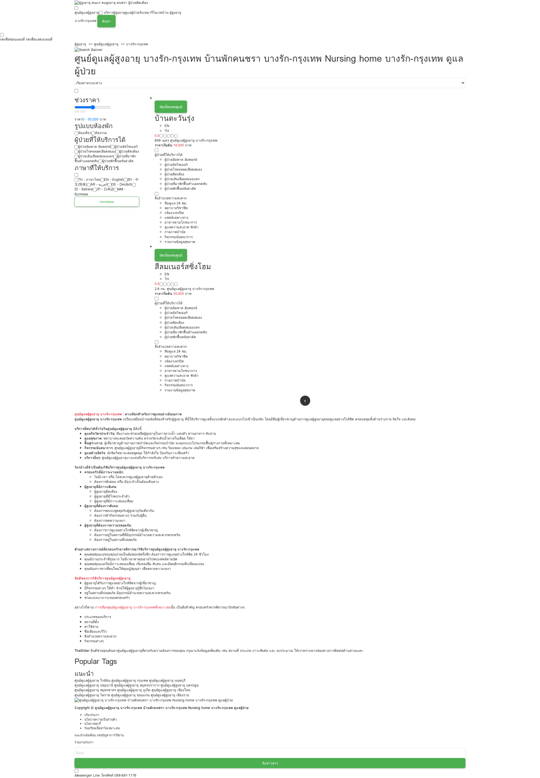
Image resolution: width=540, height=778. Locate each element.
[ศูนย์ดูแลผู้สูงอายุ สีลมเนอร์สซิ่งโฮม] (310, 246)
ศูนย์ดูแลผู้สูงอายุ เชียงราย (170, 695)
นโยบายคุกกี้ (92, 723)
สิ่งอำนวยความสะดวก (171, 198)
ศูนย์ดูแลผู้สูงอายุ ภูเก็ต (133, 690)
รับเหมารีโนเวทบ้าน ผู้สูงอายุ (160, 12)
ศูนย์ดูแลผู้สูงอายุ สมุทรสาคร (95, 690)
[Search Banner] (88, 49)
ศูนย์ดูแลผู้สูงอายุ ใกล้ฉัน (92, 680)
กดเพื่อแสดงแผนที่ (39, 39)
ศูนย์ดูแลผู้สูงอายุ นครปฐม (180, 685)
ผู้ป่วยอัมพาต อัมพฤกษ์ (94, 146)
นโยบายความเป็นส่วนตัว (100, 719)
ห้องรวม (101, 132)
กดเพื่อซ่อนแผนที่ (12, 39)
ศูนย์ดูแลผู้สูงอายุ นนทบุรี (167, 680)
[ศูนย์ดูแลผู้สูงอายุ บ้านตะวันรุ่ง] (310, 98)
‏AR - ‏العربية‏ (99, 184)
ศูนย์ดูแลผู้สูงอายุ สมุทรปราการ (136, 685)
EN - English (114, 179)
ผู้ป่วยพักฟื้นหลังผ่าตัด (118, 161)
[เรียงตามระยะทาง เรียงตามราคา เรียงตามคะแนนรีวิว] (270, 83)
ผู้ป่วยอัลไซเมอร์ (126, 146)
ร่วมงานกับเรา (84, 742)
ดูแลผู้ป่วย (132, 12)
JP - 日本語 (105, 189)
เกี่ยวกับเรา (91, 715)
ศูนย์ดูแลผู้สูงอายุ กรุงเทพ (129, 680)
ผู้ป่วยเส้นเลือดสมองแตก (95, 156)
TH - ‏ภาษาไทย (89, 179)
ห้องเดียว (84, 132)
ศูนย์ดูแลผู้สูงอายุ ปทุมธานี (94, 685)
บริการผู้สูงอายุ (114, 12)
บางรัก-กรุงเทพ (137, 44)
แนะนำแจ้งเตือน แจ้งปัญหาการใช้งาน (99, 735)
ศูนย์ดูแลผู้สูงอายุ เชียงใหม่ (171, 690)
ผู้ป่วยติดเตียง (129, 151)
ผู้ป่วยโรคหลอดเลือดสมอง (97, 151)
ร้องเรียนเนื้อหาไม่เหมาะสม (102, 728)
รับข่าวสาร (270, 763)
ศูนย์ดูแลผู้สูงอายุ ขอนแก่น (130, 695)
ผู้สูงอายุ (80, 44)
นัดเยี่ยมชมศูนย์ (170, 107)
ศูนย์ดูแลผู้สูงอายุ (87, 12)
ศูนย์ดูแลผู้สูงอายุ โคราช (92, 695)
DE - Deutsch (121, 184)
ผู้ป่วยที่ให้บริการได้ (169, 154)
